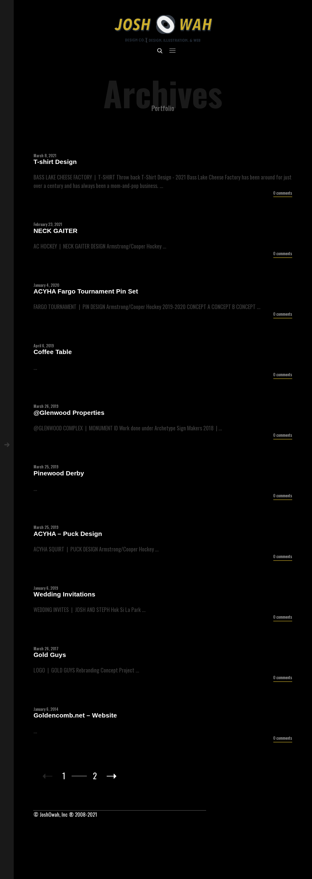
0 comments (282, 193)
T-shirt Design (55, 161)
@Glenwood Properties (69, 412)
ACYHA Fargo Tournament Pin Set (86, 291)
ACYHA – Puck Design (68, 533)
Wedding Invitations (64, 594)
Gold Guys (50, 654)
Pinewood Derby (59, 473)
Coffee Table (53, 351)
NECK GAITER (55, 230)
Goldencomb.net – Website (75, 715)
